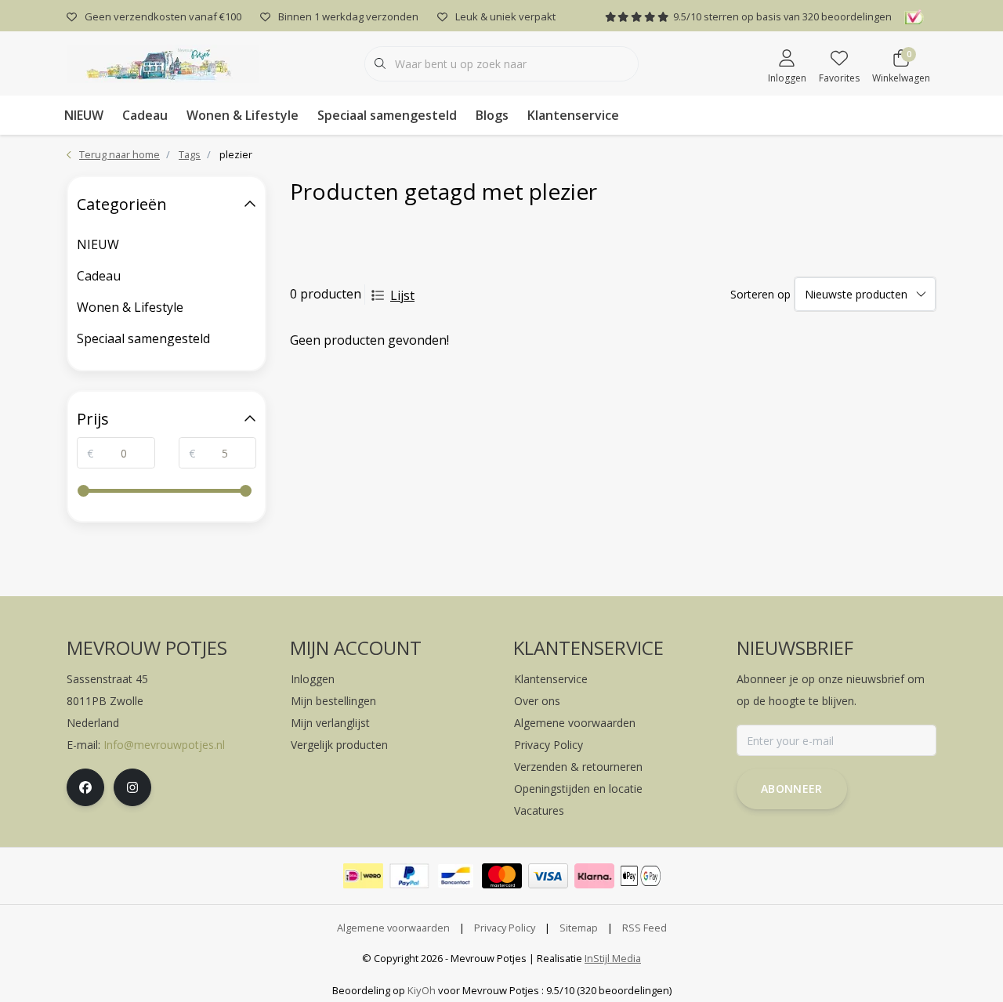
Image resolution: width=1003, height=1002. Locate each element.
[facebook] (85, 787)
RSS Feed (644, 928)
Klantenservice (573, 115)
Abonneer (792, 788)
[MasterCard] (502, 875)
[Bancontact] (456, 875)
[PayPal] (409, 875)
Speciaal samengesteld (387, 115)
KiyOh (421, 990)
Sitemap (578, 928)
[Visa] (548, 875)
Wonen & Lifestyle (242, 115)
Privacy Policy (504, 928)
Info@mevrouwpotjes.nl (164, 744)
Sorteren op (760, 294)
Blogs (492, 115)
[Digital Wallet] (641, 875)
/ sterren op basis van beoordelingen (782, 16)
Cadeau (145, 115)
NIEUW (83, 115)
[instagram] (132, 787)
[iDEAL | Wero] (363, 875)
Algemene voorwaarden (393, 928)
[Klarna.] (594, 875)
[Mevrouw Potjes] (163, 62)
